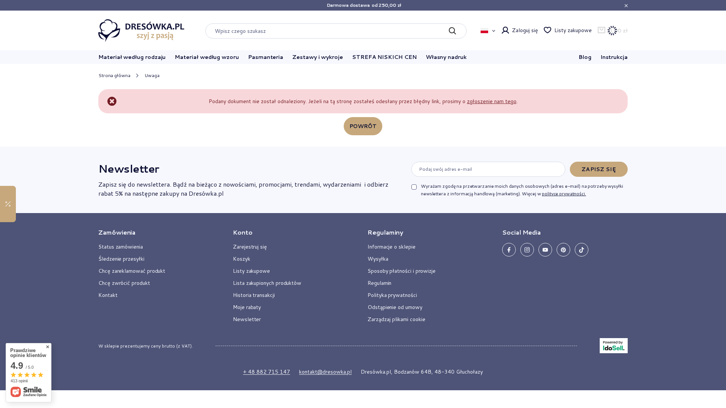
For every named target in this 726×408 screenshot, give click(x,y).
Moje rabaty (247, 307)
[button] (156, 235)
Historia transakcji (254, 295)
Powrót (363, 126)
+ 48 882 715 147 (266, 372)
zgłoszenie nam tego (492, 101)
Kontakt (108, 295)
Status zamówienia (120, 246)
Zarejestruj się (250, 246)
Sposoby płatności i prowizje (402, 271)
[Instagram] (527, 250)
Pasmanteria (265, 57)
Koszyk (241, 259)
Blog (585, 57)
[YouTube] (545, 250)
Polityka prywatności (392, 295)
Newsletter (128, 168)
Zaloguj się (525, 30)
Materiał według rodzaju (132, 57)
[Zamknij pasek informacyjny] (626, 5)
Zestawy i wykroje (317, 57)
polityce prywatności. (564, 193)
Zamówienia (116, 232)
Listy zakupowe (572, 30)
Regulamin (379, 283)
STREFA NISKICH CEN (384, 57)
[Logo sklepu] (141, 30)
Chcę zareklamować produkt (131, 271)
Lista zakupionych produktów (267, 283)
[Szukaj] (452, 31)
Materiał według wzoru (207, 57)
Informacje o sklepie (392, 246)
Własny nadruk (446, 57)
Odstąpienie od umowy (395, 307)
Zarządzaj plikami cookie (396, 319)
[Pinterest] (563, 250)
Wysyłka (378, 259)
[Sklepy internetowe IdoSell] (614, 345)
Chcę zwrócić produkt (124, 283)
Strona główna (114, 75)
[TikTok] (581, 250)
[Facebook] (509, 250)
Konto (243, 232)
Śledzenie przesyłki (121, 259)
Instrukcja (614, 57)
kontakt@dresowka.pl (325, 372)
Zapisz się (599, 169)
